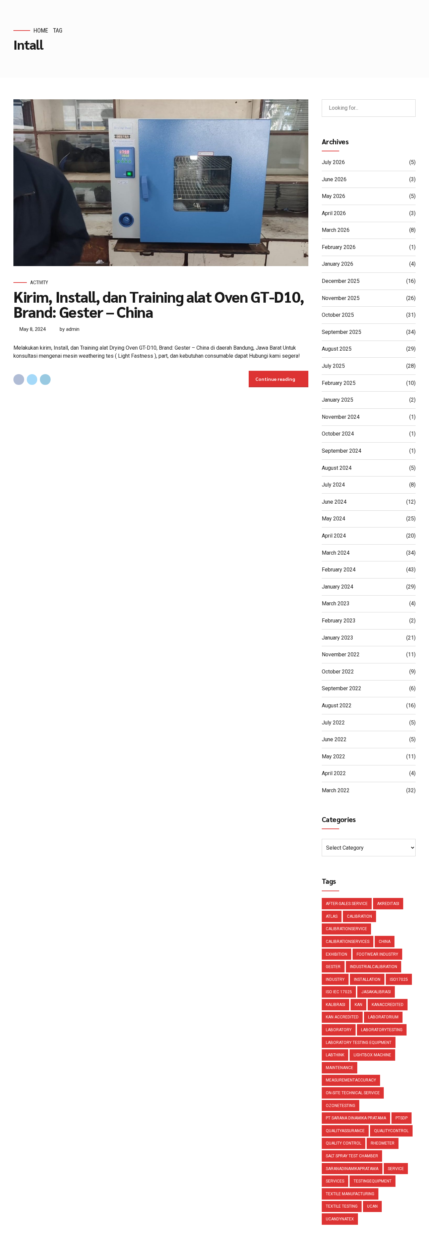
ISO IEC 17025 (339, 992)
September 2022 (341, 688)
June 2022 (334, 739)
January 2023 (337, 638)
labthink (335, 1055)
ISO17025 (399, 979)
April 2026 (334, 213)
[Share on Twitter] (32, 379)
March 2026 (336, 230)
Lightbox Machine (372, 1055)
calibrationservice (346, 928)
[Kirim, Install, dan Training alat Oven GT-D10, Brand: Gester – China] (160, 182)
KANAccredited (388, 1004)
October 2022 (338, 671)
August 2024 (337, 468)
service (396, 1168)
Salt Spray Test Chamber (352, 1156)
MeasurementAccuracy (351, 1080)
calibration (359, 916)
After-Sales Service (347, 903)
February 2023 (339, 620)
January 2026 (337, 264)
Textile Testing (342, 1206)
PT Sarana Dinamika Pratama (356, 1118)
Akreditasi (388, 903)
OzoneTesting (340, 1105)
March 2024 (336, 553)
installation (367, 979)
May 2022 (333, 756)
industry (335, 979)
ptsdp (401, 1118)
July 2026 (333, 162)
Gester (333, 966)
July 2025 (333, 366)
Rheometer (382, 1143)
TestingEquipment (372, 1181)
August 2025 (337, 349)
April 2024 (334, 536)
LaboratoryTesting (382, 1029)
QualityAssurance (345, 1130)
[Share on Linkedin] (45, 379)
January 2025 (337, 400)
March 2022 (336, 790)
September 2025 (341, 332)
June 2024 (334, 502)
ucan (372, 1206)
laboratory (339, 1029)
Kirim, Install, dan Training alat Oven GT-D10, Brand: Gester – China (158, 304)
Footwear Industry (377, 954)
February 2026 (339, 247)
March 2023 (336, 603)
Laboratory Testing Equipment (358, 1042)
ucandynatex (340, 1219)
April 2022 (334, 773)
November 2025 (341, 298)
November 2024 (341, 417)
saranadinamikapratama (352, 1168)
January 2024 (337, 587)
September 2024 (341, 451)
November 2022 (341, 654)
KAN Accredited (342, 1017)
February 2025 (339, 383)
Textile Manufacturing (350, 1194)
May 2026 (333, 196)
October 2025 (338, 315)
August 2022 (337, 705)
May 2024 (333, 518)
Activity (39, 283)
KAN (358, 1004)
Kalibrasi (335, 1004)
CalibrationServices (347, 941)
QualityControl (391, 1130)
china (384, 941)
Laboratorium (383, 1017)
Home (41, 30)
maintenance (339, 1067)
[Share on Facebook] (18, 379)
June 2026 (334, 179)
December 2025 (341, 281)
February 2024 (339, 569)
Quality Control (343, 1143)
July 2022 (333, 722)
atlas (332, 916)
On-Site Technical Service (353, 1093)
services (335, 1181)
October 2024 (338, 434)
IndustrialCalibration (373, 966)
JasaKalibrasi (376, 992)
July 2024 (333, 485)
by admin (69, 329)
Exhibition (336, 954)
